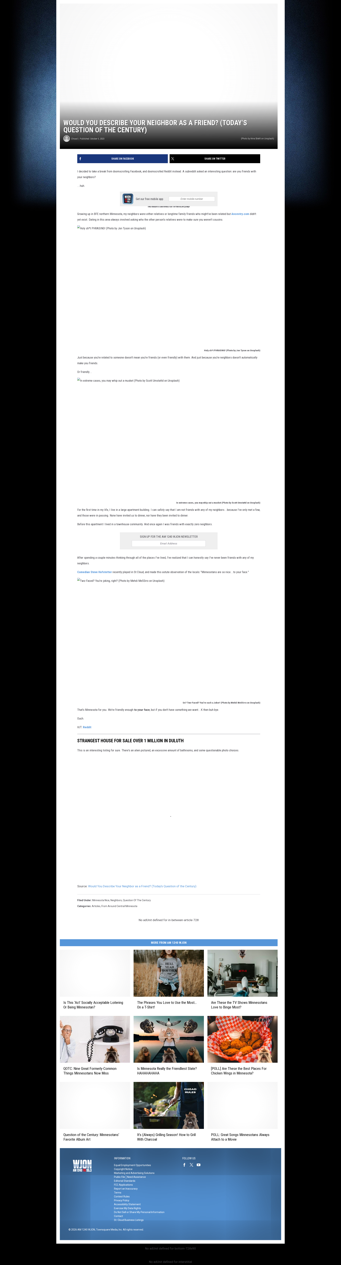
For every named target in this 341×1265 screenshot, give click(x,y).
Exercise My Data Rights (127, 1208)
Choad (74, 138)
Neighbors (116, 900)
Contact (118, 1216)
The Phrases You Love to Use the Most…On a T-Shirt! (167, 1004)
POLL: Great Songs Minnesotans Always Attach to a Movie (240, 1137)
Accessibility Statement (127, 1204)
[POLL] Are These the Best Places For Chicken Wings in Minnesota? (239, 1070)
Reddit (87, 727)
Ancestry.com (240, 214)
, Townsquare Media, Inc (108, 1229)
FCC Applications (123, 1184)
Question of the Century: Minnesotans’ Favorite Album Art (91, 1137)
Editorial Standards (124, 1180)
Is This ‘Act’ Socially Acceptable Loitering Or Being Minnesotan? (93, 1004)
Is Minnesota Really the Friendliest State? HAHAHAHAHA (167, 1070)
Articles (96, 906)
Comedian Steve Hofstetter (94, 572)
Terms (117, 1192)
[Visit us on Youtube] (200, 1165)
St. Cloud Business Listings (129, 1220)
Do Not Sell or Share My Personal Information (139, 1212)
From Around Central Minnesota (119, 906)
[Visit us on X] (192, 1165)
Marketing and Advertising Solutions (134, 1173)
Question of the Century (137, 900)
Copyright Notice (123, 1169)
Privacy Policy (121, 1200)
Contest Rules (122, 1196)
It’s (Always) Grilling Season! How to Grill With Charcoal (166, 1137)
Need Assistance (136, 1177)
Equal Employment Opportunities (132, 1165)
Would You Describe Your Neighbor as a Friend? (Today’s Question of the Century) (142, 886)
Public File (119, 1177)
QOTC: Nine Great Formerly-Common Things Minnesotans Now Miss (90, 1070)
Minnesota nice (100, 900)
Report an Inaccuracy (126, 1188)
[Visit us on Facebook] (185, 1165)
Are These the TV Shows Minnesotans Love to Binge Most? (239, 1004)
